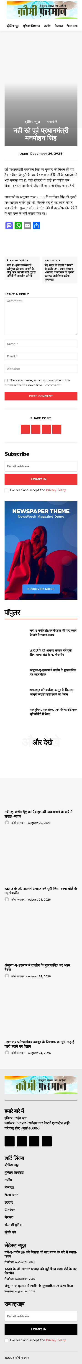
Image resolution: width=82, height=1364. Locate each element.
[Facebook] (13, 247)
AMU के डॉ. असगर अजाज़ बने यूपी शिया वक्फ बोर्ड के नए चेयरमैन (51, 652)
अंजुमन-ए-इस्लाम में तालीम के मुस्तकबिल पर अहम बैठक (39, 1286)
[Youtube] (47, 1141)
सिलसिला (9, 1262)
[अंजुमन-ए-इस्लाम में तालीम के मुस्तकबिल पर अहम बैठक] (15, 672)
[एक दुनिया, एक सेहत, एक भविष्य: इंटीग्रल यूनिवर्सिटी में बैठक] (15, 711)
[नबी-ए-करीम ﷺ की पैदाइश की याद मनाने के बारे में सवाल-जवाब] (15, 632)
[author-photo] (7, 822)
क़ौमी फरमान (17, 823)
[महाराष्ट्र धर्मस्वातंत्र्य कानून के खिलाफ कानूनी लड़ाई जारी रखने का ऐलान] (15, 692)
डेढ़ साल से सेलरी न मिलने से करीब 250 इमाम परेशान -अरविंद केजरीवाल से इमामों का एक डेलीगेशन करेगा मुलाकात (59, 272)
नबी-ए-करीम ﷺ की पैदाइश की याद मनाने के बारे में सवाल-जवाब (53, 632)
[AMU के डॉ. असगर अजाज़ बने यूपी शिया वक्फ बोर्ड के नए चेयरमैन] (15, 652)
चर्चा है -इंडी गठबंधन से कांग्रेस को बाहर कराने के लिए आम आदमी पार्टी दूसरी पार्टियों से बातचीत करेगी (21, 270)
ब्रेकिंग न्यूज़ (32, 121)
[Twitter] (50, 247)
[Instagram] (31, 247)
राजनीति (52, 121)
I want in (38, 479)
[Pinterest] (46, 429)
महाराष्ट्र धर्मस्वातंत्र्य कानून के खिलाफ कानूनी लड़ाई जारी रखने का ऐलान (51, 692)
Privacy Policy (56, 490)
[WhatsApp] (56, 429)
